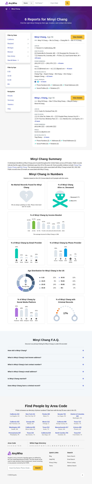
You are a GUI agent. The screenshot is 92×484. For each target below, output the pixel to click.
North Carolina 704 (61, 433)
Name (26, 3)
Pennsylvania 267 (15, 433)
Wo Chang (58, 74)
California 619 (46, 433)
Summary (11, 100)
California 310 (14, 414)
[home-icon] (6, 9)
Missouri (10, 52)
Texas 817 (77, 433)
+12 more (49, 76)
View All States (12, 60)
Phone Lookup (71, 462)
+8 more (61, 63)
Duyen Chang (48, 74)
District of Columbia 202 (77, 415)
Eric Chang (67, 74)
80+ (9, 84)
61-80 (9, 80)
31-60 (9, 76)
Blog (50, 456)
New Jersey (11, 56)
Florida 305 (46, 414)
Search (38, 468)
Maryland (10, 43)
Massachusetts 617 (61, 427)
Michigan (10, 48)
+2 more (43, 81)
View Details (77, 37)
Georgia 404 (30, 422)
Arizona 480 (77, 427)
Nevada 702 (62, 414)
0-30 (9, 71)
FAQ (9, 109)
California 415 (14, 422)
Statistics (10, 104)
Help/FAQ (52, 459)
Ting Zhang (38, 137)
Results (10, 96)
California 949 (61, 422)
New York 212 (30, 414)
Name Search (71, 456)
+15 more (37, 58)
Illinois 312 (46, 422)
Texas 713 (77, 422)
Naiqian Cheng (39, 76)
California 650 (30, 427)
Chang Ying (38, 74)
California (11, 39)
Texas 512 (46, 427)
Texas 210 (30, 433)
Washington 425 (14, 427)
